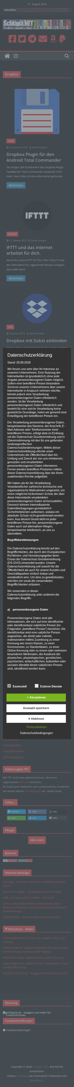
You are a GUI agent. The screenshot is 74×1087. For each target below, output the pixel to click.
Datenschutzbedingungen (36, 733)
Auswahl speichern (36, 708)
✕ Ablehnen (36, 718)
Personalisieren (37, 727)
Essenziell (20, 686)
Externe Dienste (51, 686)
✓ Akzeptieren (36, 697)
